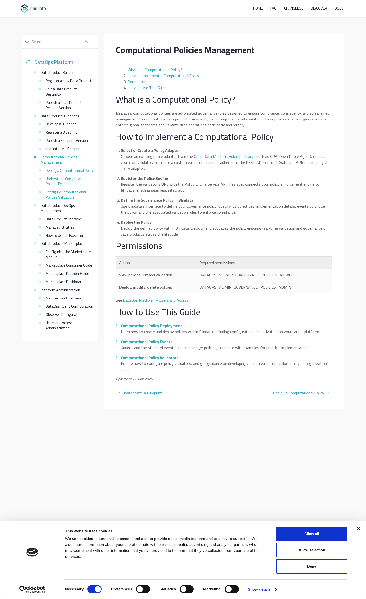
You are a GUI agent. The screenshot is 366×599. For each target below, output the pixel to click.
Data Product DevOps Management (58, 208)
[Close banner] (358, 528)
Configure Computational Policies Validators (66, 194)
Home (258, 8)
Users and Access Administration (59, 325)
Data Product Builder (57, 72)
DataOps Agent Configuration (69, 306)
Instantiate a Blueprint (64, 148)
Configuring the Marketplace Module (68, 254)
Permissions (138, 81)
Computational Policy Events (146, 341)
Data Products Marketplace (62, 243)
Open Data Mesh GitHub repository (223, 156)
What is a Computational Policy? (155, 69)
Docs (339, 8)
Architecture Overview (63, 298)
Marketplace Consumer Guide (69, 265)
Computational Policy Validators (149, 357)
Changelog (294, 8)
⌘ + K (89, 42)
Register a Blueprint (61, 132)
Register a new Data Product (69, 80)
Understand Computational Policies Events (67, 181)
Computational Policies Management (59, 159)
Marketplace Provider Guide (67, 273)
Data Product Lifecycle (63, 219)
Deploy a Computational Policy (70, 170)
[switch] (143, 589)
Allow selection (312, 550)
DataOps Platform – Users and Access (155, 300)
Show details (259, 589)
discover (319, 8)
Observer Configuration (64, 314)
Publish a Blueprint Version (67, 140)
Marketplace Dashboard (64, 281)
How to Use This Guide (147, 87)
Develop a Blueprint (61, 124)
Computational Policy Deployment (151, 325)
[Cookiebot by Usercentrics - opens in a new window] (32, 589)
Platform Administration (60, 290)
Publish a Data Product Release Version (64, 105)
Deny (311, 566)
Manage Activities (60, 227)
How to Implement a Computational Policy (163, 75)
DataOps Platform (53, 62)
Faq (273, 8)
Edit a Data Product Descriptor (61, 91)
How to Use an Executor (64, 235)
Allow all (311, 534)
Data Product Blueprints (60, 116)
